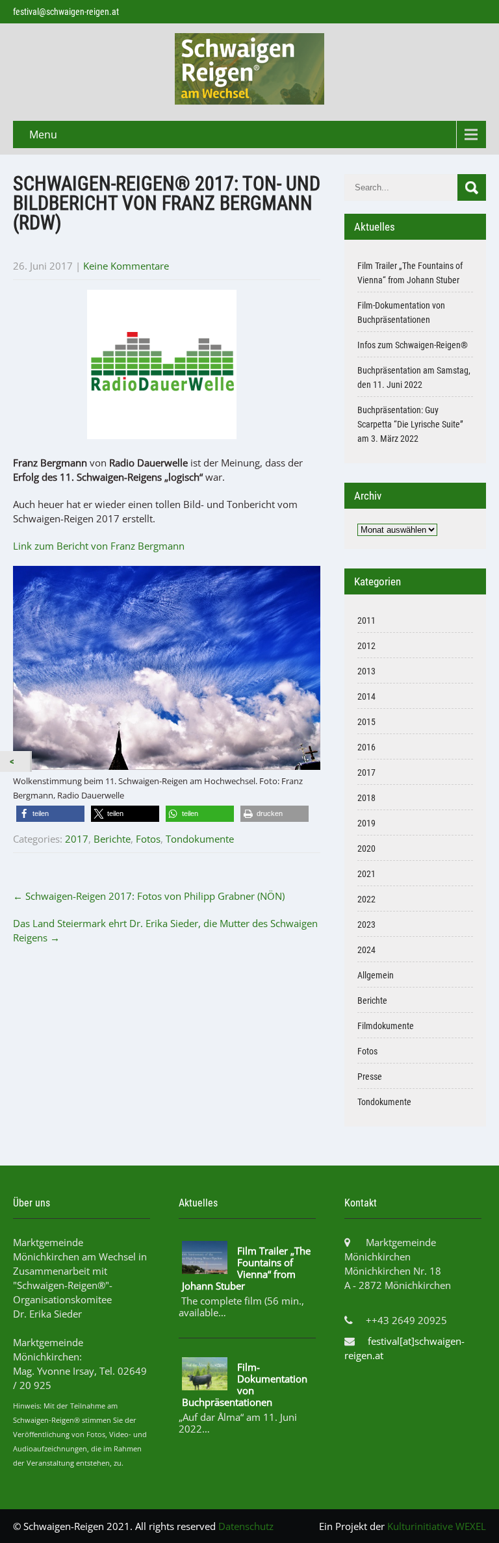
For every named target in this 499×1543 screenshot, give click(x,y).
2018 (366, 798)
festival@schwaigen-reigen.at (66, 11)
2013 (366, 671)
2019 (366, 823)
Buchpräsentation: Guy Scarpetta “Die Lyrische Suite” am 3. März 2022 (410, 424)
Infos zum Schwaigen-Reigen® (412, 345)
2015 (366, 722)
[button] (50, 814)
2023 (366, 924)
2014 (366, 696)
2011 (366, 620)
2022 (366, 899)
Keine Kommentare (126, 265)
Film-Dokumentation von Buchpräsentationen (244, 1384)
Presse (369, 1076)
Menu (43, 134)
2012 (366, 646)
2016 (366, 747)
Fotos (148, 838)
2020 (366, 848)
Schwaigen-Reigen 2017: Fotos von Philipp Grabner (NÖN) (149, 895)
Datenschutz (246, 1526)
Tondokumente (200, 838)
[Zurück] (15, 761)
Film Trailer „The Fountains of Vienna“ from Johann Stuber (246, 1268)
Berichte (112, 838)
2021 (366, 874)
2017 (76, 838)
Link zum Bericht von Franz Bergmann (99, 545)
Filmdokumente (385, 1026)
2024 (366, 950)
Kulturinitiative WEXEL (436, 1526)
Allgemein (375, 975)
